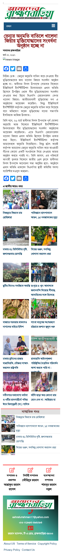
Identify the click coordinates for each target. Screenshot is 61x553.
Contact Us (28, 550)
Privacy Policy (12, 550)
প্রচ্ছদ (8, 26)
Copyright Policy (47, 543)
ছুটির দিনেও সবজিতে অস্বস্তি (16, 285)
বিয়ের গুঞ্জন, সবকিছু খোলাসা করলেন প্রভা (36, 447)
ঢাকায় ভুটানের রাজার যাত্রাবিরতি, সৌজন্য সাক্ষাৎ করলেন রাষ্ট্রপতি (15, 363)
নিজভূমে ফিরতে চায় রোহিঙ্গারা (30, 417)
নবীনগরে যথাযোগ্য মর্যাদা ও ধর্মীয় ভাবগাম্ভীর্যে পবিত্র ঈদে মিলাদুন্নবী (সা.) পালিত (16, 400)
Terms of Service (26, 543)
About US (9, 543)
